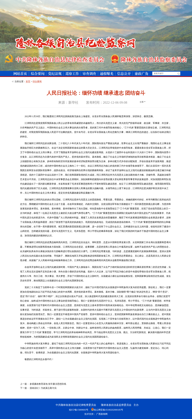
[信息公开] (124, 73)
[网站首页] (20, 73)
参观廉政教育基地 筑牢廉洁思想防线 (48, 384)
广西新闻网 (102, 414)
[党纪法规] (55, 73)
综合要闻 (37, 81)
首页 (28, 81)
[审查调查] (89, 73)
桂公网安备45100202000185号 (108, 410)
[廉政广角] (141, 73)
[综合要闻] (37, 73)
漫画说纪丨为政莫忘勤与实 (43, 388)
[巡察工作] (72, 73)
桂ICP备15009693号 (78, 410)
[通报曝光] (106, 73)
